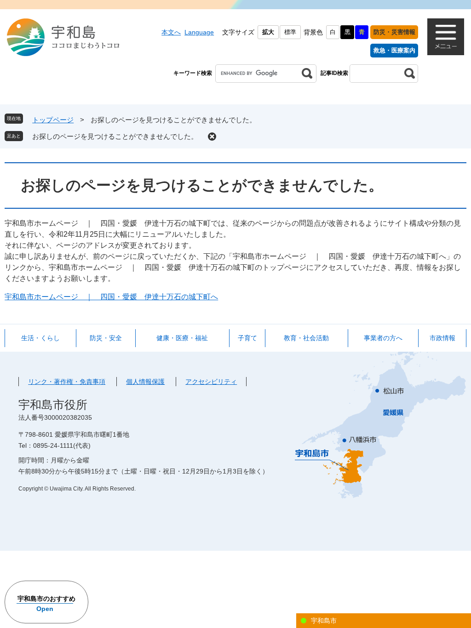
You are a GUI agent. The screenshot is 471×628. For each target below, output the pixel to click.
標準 (290, 32)
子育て (247, 338)
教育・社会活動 (306, 338)
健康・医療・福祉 (182, 338)
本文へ (171, 32)
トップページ (53, 120)
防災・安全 (106, 338)
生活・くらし (40, 338)
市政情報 (442, 338)
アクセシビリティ (211, 381)
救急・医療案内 (394, 50)
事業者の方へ (383, 338)
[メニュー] (445, 36)
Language (199, 32)
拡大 (268, 32)
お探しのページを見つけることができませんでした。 (115, 136)
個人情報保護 (145, 381)
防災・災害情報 (394, 32)
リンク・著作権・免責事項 (66, 381)
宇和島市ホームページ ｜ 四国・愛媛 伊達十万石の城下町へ (111, 297)
